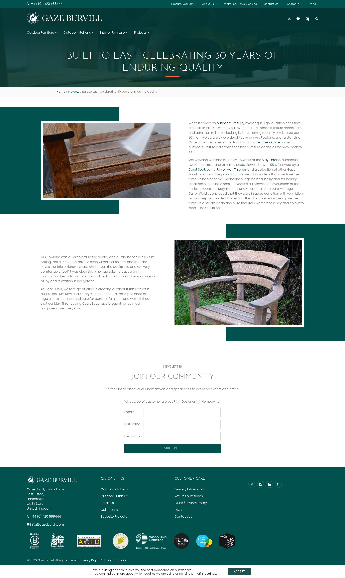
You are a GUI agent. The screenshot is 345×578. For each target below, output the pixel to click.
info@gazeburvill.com (47, 524)
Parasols (107, 503)
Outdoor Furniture (40, 32)
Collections (109, 509)
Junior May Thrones (231, 169)
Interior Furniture (112, 32)
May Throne (271, 160)
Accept (239, 571)
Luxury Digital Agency (97, 560)
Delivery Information (189, 489)
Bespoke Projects (114, 516)
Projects (140, 32)
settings (210, 573)
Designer (188, 402)
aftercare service (266, 142)
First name (132, 424)
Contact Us (271, 4)
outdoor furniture (230, 123)
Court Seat (196, 169)
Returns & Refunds (188, 496)
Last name (132, 436)
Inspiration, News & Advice (240, 4)
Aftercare (293, 4)
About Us (208, 4)
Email (129, 412)
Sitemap (120, 560)
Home (61, 92)
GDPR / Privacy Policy (190, 503)
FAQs (178, 509)
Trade (312, 4)
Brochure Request (181, 4)
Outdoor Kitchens (77, 32)
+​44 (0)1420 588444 (45, 516)
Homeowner (211, 402)
